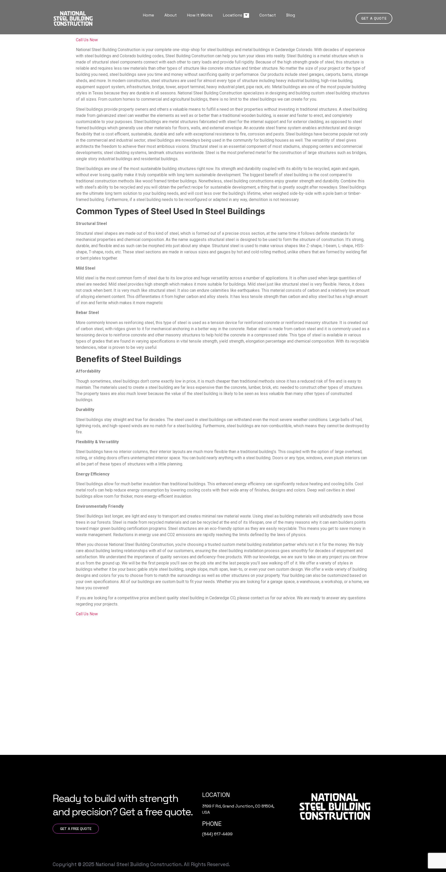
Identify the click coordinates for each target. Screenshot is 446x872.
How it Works (200, 15)
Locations (232, 15)
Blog (290, 15)
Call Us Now (87, 39)
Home (148, 15)
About (170, 15)
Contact (267, 15)
